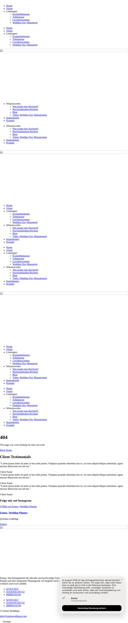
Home (9, 5)
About (9, 8)
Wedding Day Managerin (24, 22)
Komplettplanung (21, 14)
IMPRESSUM (13, 594)
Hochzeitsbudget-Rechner (25, 109)
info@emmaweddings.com (13, 616)
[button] (64, 621)
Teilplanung (18, 17)
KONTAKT (12, 589)
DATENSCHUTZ (15, 591)
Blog (14, 112)
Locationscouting (21, 19)
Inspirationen (12, 117)
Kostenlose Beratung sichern (92, 608)
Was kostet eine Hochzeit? (25, 106)
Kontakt (10, 120)
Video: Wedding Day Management (29, 115)
